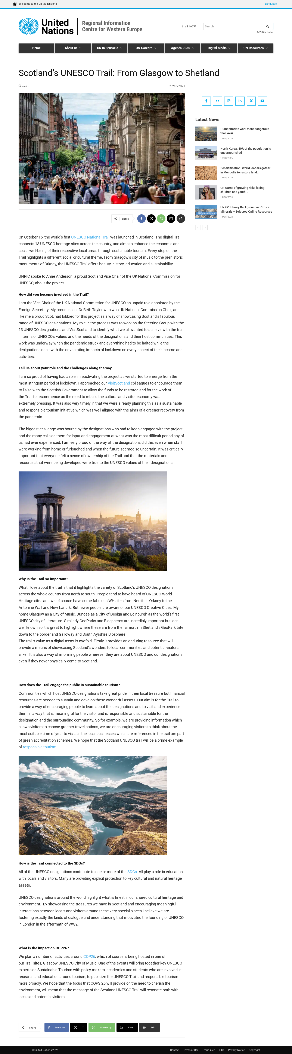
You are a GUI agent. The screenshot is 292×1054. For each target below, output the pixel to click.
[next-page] (205, 227)
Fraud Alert (208, 1050)
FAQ (221, 1050)
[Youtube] (262, 101)
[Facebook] (141, 218)
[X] (151, 218)
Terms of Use (190, 1050)
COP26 (89, 956)
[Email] (171, 218)
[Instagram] (228, 101)
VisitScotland (119, 383)
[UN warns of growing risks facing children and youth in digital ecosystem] (206, 192)
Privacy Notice (236, 1050)
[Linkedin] (240, 101)
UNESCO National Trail (90, 237)
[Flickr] (217, 101)
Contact (174, 1050)
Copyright (254, 1050)
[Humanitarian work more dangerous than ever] (206, 134)
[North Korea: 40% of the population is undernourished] (206, 153)
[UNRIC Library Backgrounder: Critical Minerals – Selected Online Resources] (206, 212)
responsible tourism (39, 747)
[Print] (181, 218)
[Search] (267, 26)
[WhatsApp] (161, 218)
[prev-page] (198, 227)
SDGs (132, 871)
